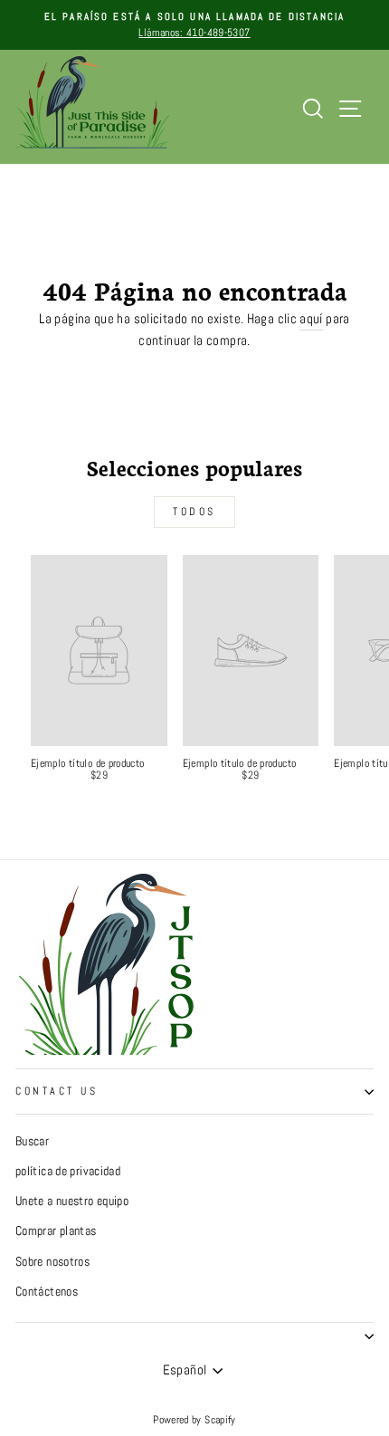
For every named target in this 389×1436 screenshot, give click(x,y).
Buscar (32, 1141)
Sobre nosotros (52, 1261)
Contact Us (56, 1090)
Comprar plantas (56, 1231)
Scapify (220, 1419)
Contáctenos (46, 1291)
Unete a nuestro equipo (71, 1201)
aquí (310, 319)
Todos (194, 511)
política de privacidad (67, 1171)
